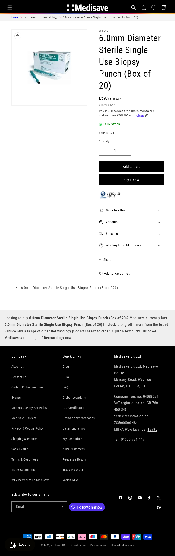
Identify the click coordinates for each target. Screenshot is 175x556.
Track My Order (73, 470)
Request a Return (74, 459)
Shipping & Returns (24, 439)
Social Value (19, 449)
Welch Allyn (71, 480)
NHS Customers (74, 449)
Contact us (18, 377)
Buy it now (131, 180)
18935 (152, 429)
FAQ (65, 387)
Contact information (122, 545)
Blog (66, 366)
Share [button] (107, 259)
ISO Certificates (73, 408)
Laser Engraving (74, 428)
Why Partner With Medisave (30, 480)
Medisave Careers (23, 418)
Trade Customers (23, 470)
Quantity (104, 141)
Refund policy (78, 545)
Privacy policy (98, 545)
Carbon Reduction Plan (27, 387)
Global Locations (74, 397)
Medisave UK (58, 545)
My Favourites (72, 439)
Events (16, 397)
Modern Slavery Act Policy (29, 408)
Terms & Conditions (24, 459)
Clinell (67, 377)
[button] (10, 8)
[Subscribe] (62, 506)
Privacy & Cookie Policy (27, 428)
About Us (17, 366)
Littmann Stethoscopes (79, 418)
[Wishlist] (154, 8)
